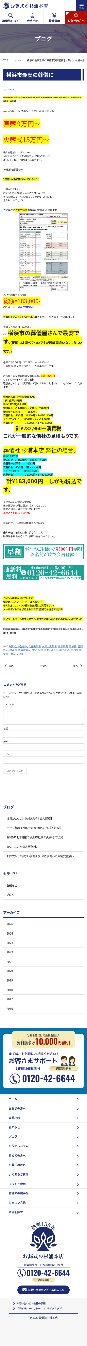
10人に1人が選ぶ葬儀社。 (22, 847)
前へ (11, 665)
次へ (75, 665)
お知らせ (11, 885)
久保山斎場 (35, 646)
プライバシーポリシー (28, 1308)
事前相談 (14, 1118)
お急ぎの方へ (17, 1108)
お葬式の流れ (17, 1165)
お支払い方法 (17, 1203)
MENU (81, 7)
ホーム (13, 1099)
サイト (6, 754)
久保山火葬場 (49, 646)
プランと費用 (17, 1184)
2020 (9, 971)
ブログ (10, 895)
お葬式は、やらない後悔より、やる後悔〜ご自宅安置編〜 (40, 856)
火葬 (40, 650)
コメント (9, 704)
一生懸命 (22, 646)
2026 (9, 924)
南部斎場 (63, 646)
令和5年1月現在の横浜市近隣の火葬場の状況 (34, 837)
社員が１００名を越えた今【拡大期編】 (29, 818)
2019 (9, 980)
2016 (9, 1009)
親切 (21, 653)
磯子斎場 (64, 650)
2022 (9, 952)
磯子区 (54, 650)
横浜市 (13, 650)
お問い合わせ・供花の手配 (31, 1303)
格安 (5, 650)
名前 (5, 728)
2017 (9, 999)
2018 (9, 990)
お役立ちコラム (19, 1146)
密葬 (80, 646)
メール (6, 741)
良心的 (74, 650)
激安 (34, 650)
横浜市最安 (24, 650)
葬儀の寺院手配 (19, 1193)
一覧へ (43, 665)
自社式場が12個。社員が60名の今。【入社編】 (33, 828)
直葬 (46, 650)
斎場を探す (16, 1212)
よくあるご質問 (19, 1174)
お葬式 (12, 646)
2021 (9, 962)
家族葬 (72, 646)
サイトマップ (54, 1308)
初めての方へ (17, 1155)
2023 (9, 943)
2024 (9, 933)
